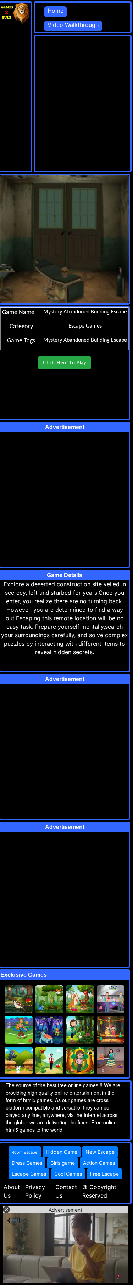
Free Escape (104, 1174)
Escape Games (29, 1174)
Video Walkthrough (73, 24)
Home (55, 10)
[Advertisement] (66, 102)
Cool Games (68, 1174)
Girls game (62, 1163)
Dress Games (27, 1163)
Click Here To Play (64, 362)
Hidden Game (61, 1152)
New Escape (100, 1152)
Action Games (99, 1163)
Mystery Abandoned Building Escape (85, 340)
